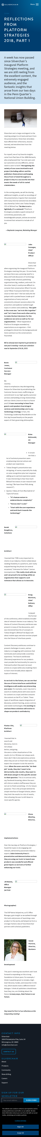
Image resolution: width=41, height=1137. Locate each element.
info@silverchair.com (9, 1045)
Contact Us (8, 1052)
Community (6, 1070)
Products (5, 1066)
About (4, 1061)
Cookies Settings (20, 1121)
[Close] (38, 1105)
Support (5, 1082)
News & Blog (6, 1074)
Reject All (20, 1127)
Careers (4, 1078)
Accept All (20, 1133)
